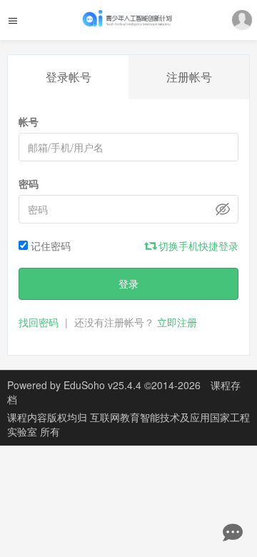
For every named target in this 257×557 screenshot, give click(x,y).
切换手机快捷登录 (197, 246)
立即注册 (177, 322)
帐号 (29, 121)
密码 (29, 183)
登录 (128, 283)
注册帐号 (189, 77)
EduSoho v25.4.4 (102, 385)
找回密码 (39, 322)
